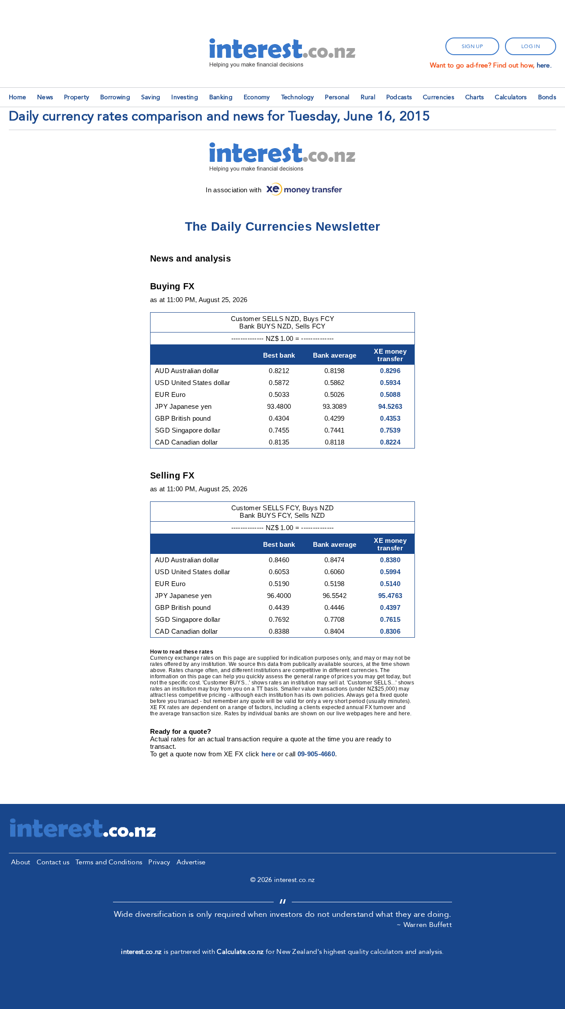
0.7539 (390, 430)
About (20, 862)
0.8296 (390, 370)
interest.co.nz (141, 951)
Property (76, 97)
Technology (297, 97)
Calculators (511, 97)
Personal (337, 97)
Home (17, 97)
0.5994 (390, 572)
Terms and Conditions (108, 862)
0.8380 (390, 560)
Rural (368, 97)
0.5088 (390, 394)
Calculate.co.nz (240, 951)
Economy (257, 97)
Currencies (438, 97)
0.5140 (390, 583)
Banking (221, 97)
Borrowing (115, 97)
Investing (184, 97)
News (45, 97)
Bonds (547, 97)
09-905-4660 (316, 754)
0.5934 (390, 382)
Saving (151, 97)
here (268, 754)
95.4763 (390, 595)
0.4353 (390, 418)
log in (530, 46)
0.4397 (390, 607)
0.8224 (390, 442)
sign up (472, 46)
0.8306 (390, 631)
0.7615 (390, 619)
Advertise (191, 862)
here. (544, 65)
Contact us (53, 862)
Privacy (159, 862)
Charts (474, 97)
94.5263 (390, 406)
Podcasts (399, 97)
